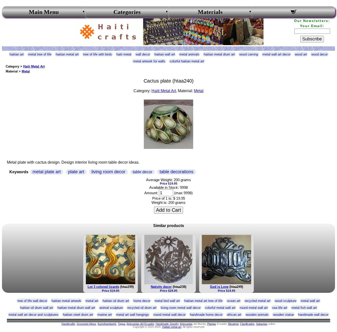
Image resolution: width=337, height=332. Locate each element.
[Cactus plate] (168, 147)
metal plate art (47, 171)
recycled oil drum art (141, 308)
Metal (26, 71)
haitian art (17, 54)
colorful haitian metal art (187, 61)
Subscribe (312, 38)
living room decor (108, 171)
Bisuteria (233, 323)
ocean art (233, 301)
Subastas (261, 323)
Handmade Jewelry (167, 323)
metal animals (189, 54)
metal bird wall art (167, 301)
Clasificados (247, 323)
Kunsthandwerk (107, 323)
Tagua (121, 323)
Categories (127, 12)
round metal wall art (254, 308)
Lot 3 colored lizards (103, 287)
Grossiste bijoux (86, 323)
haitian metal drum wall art (76, 308)
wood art (301, 54)
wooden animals (257, 314)
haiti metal (123, 54)
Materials (210, 12)
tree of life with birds (97, 54)
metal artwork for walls (149, 61)
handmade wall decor (313, 314)
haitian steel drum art (78, 314)
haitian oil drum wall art (36, 308)
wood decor (319, 54)
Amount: (151, 193)
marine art (104, 314)
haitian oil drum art (116, 301)
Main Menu (44, 12)
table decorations (176, 171)
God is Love (219, 287)
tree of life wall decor (32, 301)
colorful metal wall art (220, 308)
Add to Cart (168, 210)
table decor (142, 172)
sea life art (279, 308)
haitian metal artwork (66, 301)
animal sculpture (111, 308)
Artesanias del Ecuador (140, 323)
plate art (76, 171)
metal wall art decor (276, 54)
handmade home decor (206, 314)
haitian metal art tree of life (203, 301)
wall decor (143, 54)
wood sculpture (285, 301)
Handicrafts (68, 323)
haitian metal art (67, 54)
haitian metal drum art (219, 54)
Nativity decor (161, 287)
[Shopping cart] (294, 12)
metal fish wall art (304, 308)
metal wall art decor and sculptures (33, 314)
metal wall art (310, 301)
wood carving (248, 54)
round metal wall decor (169, 314)
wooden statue (283, 314)
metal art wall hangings (132, 314)
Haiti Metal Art (34, 66)
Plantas (211, 323)
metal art (92, 301)
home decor (141, 301)
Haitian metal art (171, 326)
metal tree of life (39, 54)
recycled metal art (257, 301)
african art (234, 314)
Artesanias (186, 323)
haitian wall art (164, 54)
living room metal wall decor (181, 308)
